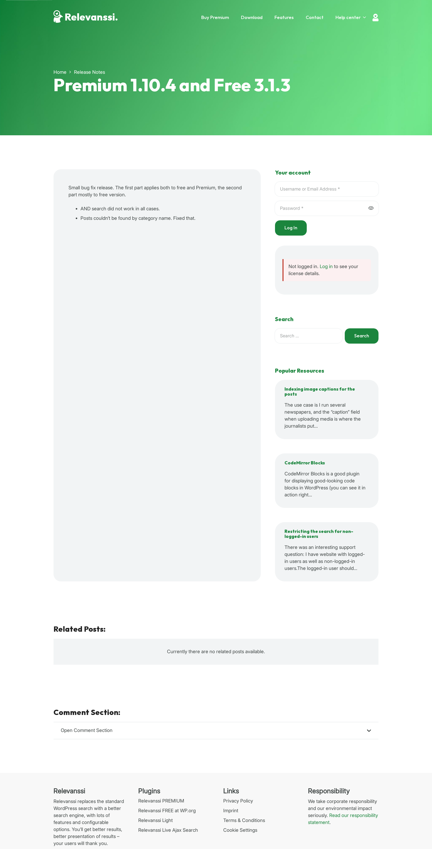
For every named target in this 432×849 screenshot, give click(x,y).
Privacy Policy (238, 801)
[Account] (375, 17)
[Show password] (371, 208)
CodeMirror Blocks (304, 463)
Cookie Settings (240, 830)
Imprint (230, 810)
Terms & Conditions (244, 820)
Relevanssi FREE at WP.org (167, 810)
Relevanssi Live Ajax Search (168, 830)
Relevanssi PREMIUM (161, 801)
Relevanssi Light (155, 820)
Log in (326, 266)
